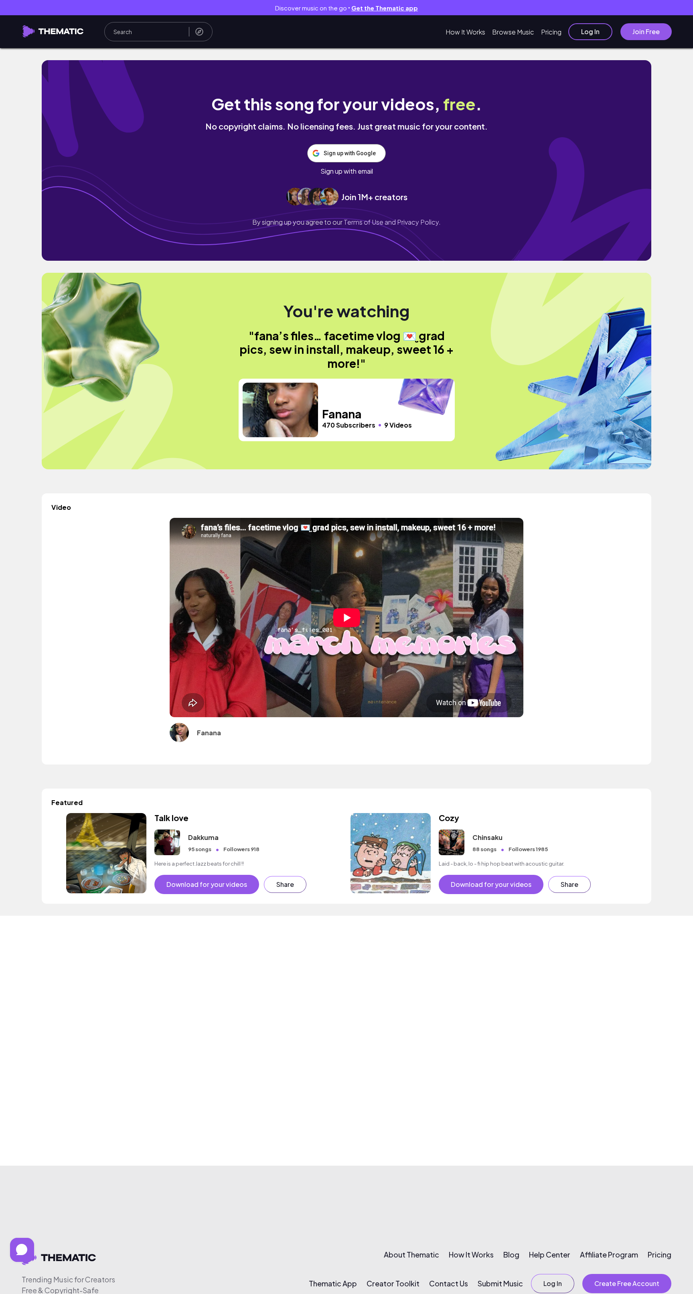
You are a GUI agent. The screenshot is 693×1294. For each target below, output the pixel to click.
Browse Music (513, 32)
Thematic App (333, 1283)
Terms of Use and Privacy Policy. (392, 222)
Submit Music (500, 1283)
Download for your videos (206, 884)
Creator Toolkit (393, 1283)
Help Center (549, 1254)
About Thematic (411, 1254)
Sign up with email (346, 171)
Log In (590, 31)
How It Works (465, 32)
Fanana (209, 732)
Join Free (646, 31)
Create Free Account (626, 1283)
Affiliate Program (609, 1254)
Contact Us (448, 1283)
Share (285, 884)
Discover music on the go (346, 8)
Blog (511, 1254)
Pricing (551, 32)
